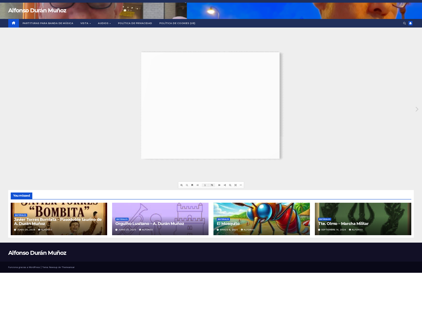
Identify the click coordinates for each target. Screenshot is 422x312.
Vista (84, 23)
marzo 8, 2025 (229, 229)
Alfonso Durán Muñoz (37, 10)
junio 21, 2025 (128, 229)
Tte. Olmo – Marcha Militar (343, 223)
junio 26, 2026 (26, 229)
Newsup (53, 267)
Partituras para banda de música (48, 23)
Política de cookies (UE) (177, 23)
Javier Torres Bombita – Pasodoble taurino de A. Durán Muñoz (58, 221)
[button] (404, 23)
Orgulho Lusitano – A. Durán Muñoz (149, 223)
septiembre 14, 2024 (334, 229)
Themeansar (68, 267)
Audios (103, 23)
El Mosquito (228, 223)
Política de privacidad (135, 23)
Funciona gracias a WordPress (24, 267)
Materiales (20, 215)
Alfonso (46, 229)
